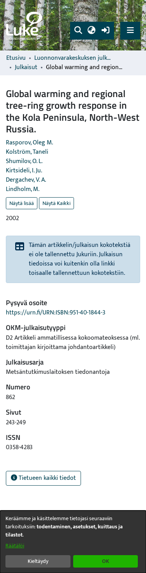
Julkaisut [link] (26, 67)
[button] (78, 30)
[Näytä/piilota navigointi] (130, 30)
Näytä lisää (21, 203)
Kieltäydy (38, 561)
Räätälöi (14, 546)
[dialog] (73, 541)
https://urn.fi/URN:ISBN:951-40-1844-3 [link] (56, 312)
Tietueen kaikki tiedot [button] (46, 478)
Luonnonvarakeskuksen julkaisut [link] (73, 58)
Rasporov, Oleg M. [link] (29, 142)
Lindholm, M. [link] (22, 189)
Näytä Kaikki (56, 203)
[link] (25, 25)
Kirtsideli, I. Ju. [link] (24, 170)
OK (105, 561)
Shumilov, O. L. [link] (24, 161)
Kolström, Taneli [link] (27, 152)
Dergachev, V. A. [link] (26, 180)
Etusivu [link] (16, 58)
